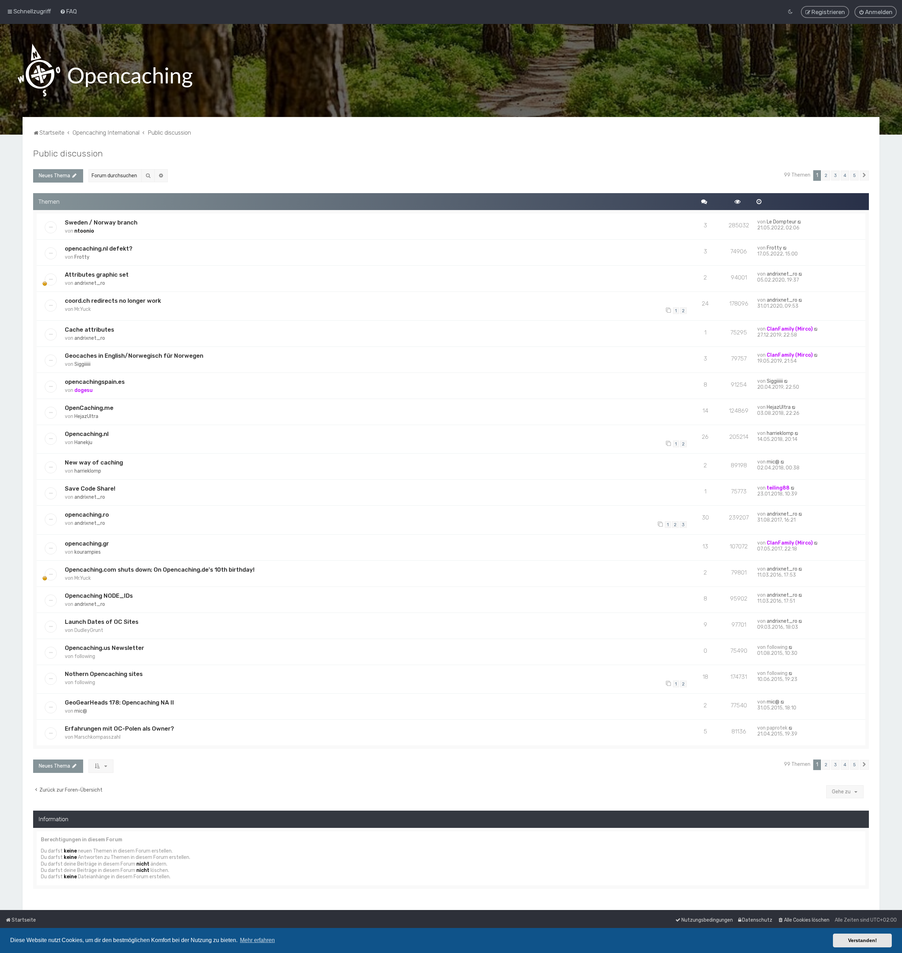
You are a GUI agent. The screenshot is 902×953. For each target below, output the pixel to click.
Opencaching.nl (87, 433)
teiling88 (778, 488)
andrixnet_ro (89, 283)
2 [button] (826, 175)
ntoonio (84, 231)
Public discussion (68, 153)
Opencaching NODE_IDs (99, 595)
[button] (864, 175)
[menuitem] (68, 11)
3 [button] (835, 175)
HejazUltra (86, 416)
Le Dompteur (781, 222)
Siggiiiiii (82, 364)
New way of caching (94, 462)
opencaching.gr (87, 543)
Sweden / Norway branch (101, 222)
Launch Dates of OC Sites (101, 621)
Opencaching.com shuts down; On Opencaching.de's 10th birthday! (159, 569)
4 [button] (845, 175)
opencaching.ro (87, 514)
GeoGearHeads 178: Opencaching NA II (119, 702)
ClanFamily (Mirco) (790, 329)
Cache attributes (89, 329)
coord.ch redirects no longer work (113, 300)
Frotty (81, 257)
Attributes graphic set (97, 274)
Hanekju (83, 442)
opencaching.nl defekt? (98, 248)
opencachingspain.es (95, 381)
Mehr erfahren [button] (257, 940)
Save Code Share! (90, 488)
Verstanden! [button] (862, 940)
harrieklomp (780, 433)
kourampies (87, 552)
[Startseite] (105, 70)
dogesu (83, 390)
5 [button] (854, 175)
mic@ (773, 462)
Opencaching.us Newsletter (104, 647)
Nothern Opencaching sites (104, 673)
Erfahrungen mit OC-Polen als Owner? (119, 728)
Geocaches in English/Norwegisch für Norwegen (134, 355)
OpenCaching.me (89, 407)
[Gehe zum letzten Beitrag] (799, 222)
